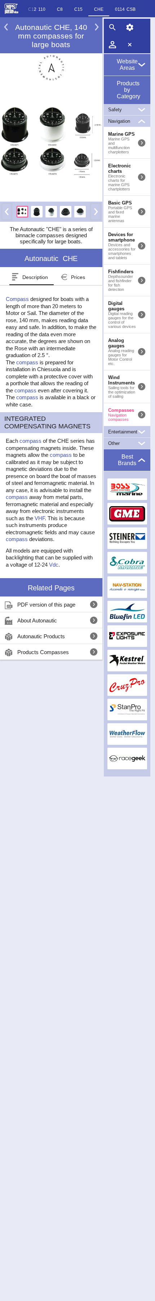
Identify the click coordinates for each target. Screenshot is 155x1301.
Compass (17, 299)
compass (27, 362)
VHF (40, 518)
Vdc (53, 565)
